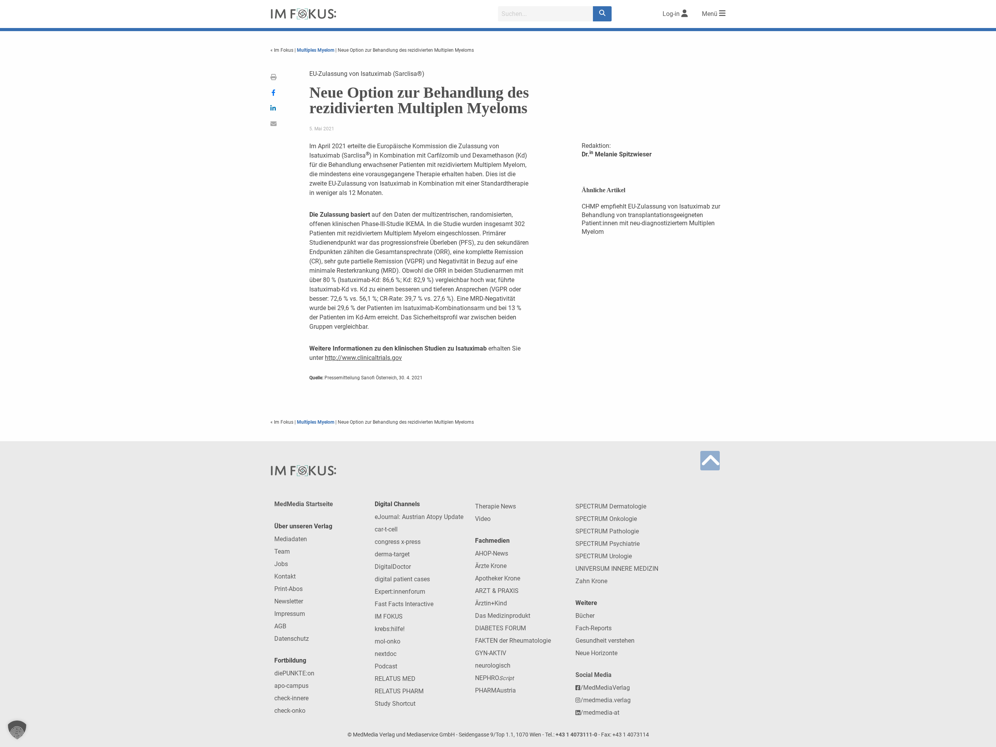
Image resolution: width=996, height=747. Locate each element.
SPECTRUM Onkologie (606, 519)
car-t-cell (386, 529)
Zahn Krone (591, 581)
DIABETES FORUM (500, 628)
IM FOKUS (389, 616)
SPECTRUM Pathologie (607, 531)
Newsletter (288, 601)
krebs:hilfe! (390, 629)
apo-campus (291, 685)
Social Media (593, 675)
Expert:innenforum (400, 591)
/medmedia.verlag (605, 700)
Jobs (281, 564)
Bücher (584, 615)
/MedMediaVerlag (605, 687)
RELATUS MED (395, 678)
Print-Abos (288, 589)
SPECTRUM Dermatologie (610, 506)
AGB (280, 626)
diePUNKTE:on (294, 673)
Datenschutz (291, 638)
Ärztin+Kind (491, 603)
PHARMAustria (495, 690)
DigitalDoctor (393, 566)
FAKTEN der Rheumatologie (513, 640)
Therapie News (495, 506)
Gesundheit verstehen (605, 640)
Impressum (289, 613)
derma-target (392, 554)
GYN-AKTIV (490, 653)
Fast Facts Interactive (404, 604)
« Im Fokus (282, 50)
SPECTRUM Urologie (603, 556)
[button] (17, 730)
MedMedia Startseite (303, 504)
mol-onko (387, 641)
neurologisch (492, 665)
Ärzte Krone (491, 566)
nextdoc (385, 654)
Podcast (386, 666)
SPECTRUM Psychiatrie (607, 543)
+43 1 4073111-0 (576, 734)
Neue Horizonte (596, 653)
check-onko (289, 710)
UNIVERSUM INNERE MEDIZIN (616, 568)
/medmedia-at (599, 712)
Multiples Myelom (315, 50)
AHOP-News (491, 553)
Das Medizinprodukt (502, 615)
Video (483, 519)
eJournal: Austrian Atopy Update (419, 517)
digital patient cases (402, 579)
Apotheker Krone (497, 578)
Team (282, 551)
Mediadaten (290, 539)
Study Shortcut (395, 703)
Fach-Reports (593, 628)
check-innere (291, 698)
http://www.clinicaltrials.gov (363, 357)
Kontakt (285, 576)
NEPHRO (494, 678)
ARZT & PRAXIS (497, 590)
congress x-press (398, 541)
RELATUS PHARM (399, 691)
